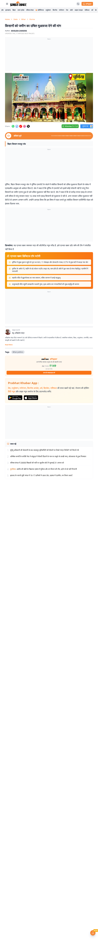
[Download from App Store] (31, 397)
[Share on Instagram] (24, 126)
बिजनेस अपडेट (33, 388)
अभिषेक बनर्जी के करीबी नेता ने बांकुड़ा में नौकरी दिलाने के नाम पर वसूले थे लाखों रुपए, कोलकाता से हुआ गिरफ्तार (48, 456)
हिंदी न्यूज (11, 391)
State (16, 19)
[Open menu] (7, 4)
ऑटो (71, 10)
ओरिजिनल (41, 10)
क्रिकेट (46, 388)
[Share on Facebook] (16, 126)
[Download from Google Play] (15, 397)
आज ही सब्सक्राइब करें (49, 373)
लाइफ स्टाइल (79, 10)
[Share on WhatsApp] (13, 126)
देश (9, 388)
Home (7, 19)
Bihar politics (18, 352)
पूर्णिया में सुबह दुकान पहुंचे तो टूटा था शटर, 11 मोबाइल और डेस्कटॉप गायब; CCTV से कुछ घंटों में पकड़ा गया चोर (50, 262)
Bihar (23, 19)
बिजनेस (55, 10)
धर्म (92, 10)
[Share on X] (28, 126)
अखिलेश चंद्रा (19, 333)
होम (2, 10)
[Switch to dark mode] (78, 4)
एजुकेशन (48, 10)
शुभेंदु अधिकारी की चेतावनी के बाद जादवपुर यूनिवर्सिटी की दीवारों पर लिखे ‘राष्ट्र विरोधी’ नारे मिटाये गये (44, 450)
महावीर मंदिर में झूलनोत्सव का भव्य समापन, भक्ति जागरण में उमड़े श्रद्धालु (36, 277)
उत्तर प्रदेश (21, 10)
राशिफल (87, 10)
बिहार (14, 10)
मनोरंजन (61, 10)
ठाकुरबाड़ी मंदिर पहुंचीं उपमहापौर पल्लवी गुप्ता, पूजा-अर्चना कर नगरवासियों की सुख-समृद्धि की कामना (45, 284)
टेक (67, 10)
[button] (49, 97)
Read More (9, 345)
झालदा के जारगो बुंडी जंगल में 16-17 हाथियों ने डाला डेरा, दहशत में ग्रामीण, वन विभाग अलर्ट (41, 475)
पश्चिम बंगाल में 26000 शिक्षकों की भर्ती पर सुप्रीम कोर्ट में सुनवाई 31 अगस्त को (37, 462)
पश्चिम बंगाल (30, 10)
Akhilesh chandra (19, 31)
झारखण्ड (8, 10)
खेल (96, 10)
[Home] (18, 3)
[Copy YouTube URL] (20, 126)
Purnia (32, 19)
